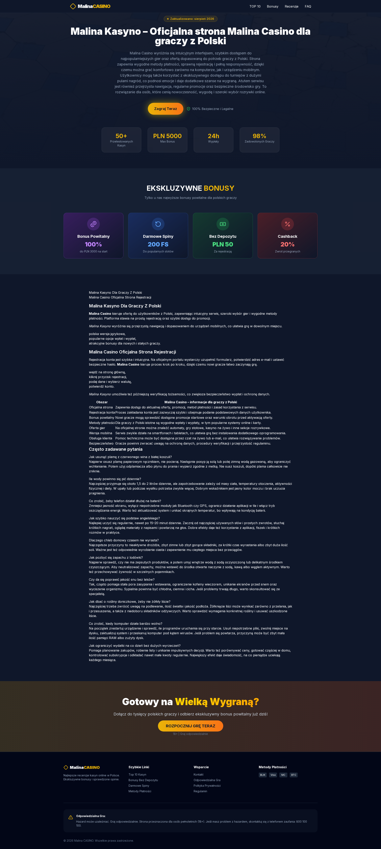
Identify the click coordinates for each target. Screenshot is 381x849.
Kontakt (198, 774)
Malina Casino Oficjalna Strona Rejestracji (120, 297)
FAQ (308, 6)
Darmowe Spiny (139, 785)
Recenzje (291, 6)
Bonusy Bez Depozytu (143, 780)
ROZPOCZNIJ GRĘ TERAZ (190, 726)
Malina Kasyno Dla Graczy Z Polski (115, 293)
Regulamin (200, 791)
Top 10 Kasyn (137, 774)
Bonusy (272, 6)
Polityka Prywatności (207, 785)
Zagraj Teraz (165, 109)
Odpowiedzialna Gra (207, 780)
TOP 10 (255, 6)
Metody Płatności (140, 791)
